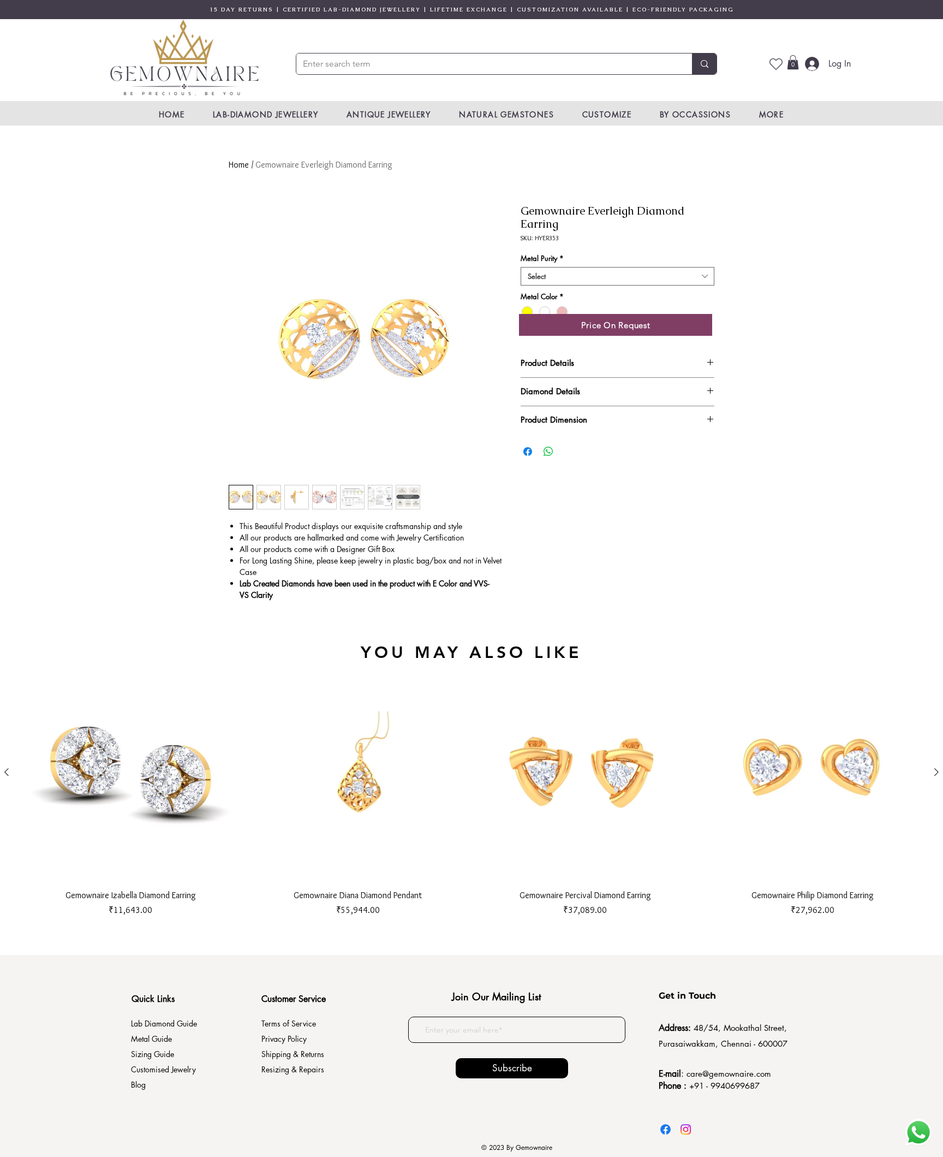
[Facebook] (665, 1129)
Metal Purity (542, 258)
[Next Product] (936, 772)
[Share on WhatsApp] (548, 451)
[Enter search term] (704, 64)
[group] (471, 790)
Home (239, 164)
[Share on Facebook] (527, 451)
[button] (793, 62)
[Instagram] (686, 1129)
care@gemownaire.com (729, 1074)
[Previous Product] (6, 772)
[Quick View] (130, 772)
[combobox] (617, 276)
